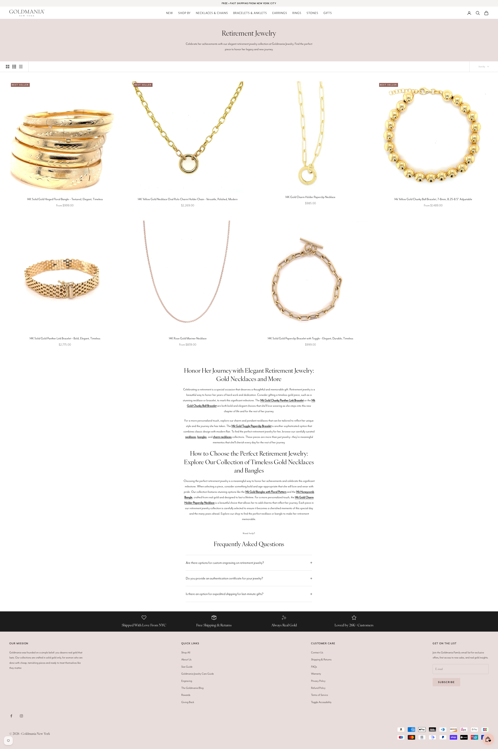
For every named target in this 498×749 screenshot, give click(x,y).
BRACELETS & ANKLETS (250, 13)
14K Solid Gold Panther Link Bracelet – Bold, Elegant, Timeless (65, 338)
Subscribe (446, 682)
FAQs (314, 666)
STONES (312, 13)
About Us (186, 659)
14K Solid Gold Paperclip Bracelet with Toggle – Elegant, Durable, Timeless (310, 338)
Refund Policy (318, 688)
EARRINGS (279, 13)
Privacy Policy (318, 681)
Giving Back (187, 702)
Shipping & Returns (321, 659)
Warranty (316, 673)
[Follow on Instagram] (21, 716)
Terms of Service (319, 695)
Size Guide (186, 666)
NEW (169, 13)
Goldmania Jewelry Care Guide (197, 673)
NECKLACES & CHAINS (212, 13)
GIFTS (328, 13)
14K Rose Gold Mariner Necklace (188, 338)
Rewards (185, 695)
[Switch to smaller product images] (14, 66)
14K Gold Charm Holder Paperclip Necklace (310, 197)
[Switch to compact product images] (21, 66)
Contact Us (317, 652)
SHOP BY (184, 13)
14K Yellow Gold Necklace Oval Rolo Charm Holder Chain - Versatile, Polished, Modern (188, 199)
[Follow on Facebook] (11, 716)
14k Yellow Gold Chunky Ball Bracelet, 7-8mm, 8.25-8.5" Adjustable (433, 199)
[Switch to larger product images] (7, 66)
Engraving (186, 681)
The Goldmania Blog (192, 688)
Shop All (185, 652)
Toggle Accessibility (321, 702)
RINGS (296, 13)
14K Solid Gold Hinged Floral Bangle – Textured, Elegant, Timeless (65, 199)
